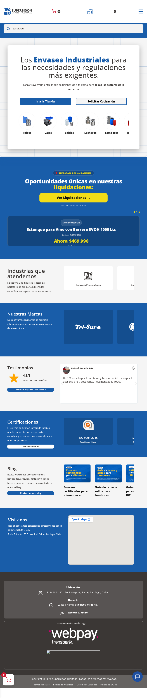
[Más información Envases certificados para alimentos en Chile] (77, 473)
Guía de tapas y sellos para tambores (106, 491)
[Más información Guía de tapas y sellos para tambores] (108, 473)
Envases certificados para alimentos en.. (76, 491)
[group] (88, 278)
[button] (62, 383)
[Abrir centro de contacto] (137, 676)
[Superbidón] (18, 11)
